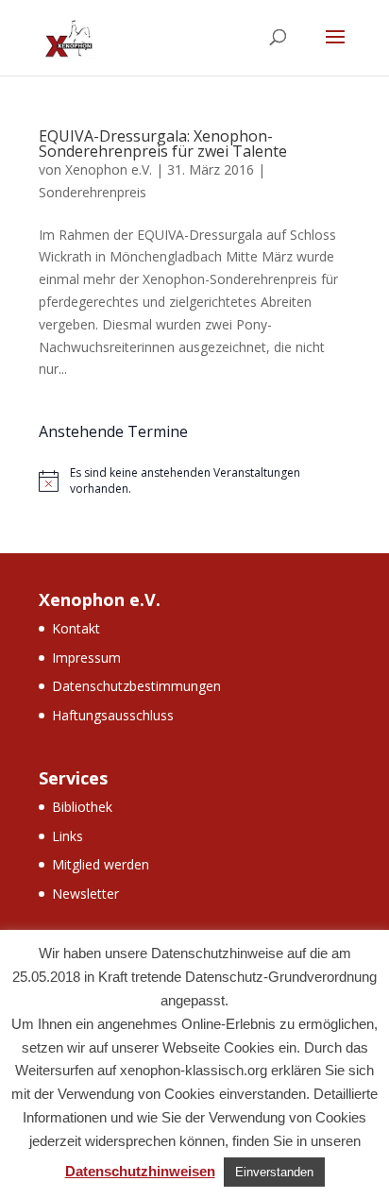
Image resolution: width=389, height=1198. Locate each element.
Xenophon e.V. (108, 169)
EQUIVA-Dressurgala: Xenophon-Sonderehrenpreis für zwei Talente (163, 143)
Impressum (86, 657)
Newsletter (85, 894)
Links (67, 836)
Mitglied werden (100, 864)
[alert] (194, 481)
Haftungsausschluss (113, 715)
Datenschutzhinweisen (140, 1171)
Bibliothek (82, 807)
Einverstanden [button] (274, 1172)
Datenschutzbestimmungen (136, 686)
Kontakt (76, 628)
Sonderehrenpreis (92, 192)
